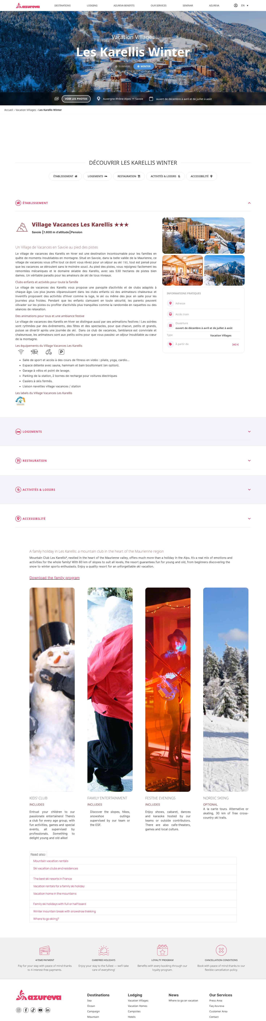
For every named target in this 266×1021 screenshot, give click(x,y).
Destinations (62, 5)
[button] (244, 5)
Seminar (188, 5)
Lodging (92, 5)
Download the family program (54, 578)
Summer (124, 66)
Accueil (8, 110)
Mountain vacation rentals (50, 861)
